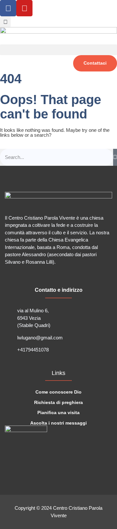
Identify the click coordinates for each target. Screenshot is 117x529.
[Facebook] (8, 8)
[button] (5, 21)
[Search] (115, 157)
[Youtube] (24, 8)
